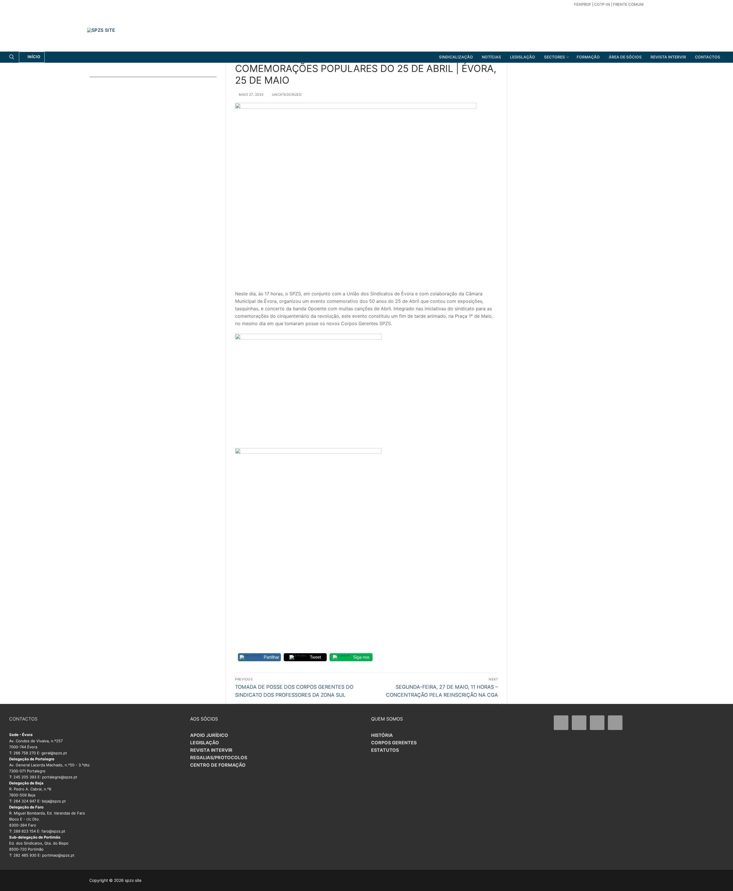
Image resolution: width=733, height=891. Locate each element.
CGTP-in (602, 4)
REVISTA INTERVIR (211, 750)
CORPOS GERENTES (394, 742)
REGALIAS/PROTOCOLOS (218, 757)
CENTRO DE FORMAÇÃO (218, 765)
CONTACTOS (23, 719)
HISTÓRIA (382, 735)
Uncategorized (286, 95)
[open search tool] (11, 57)
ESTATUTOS (385, 750)
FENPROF (582, 4)
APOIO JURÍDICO (209, 735)
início (33, 56)
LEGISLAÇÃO (204, 742)
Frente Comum (628, 4)
